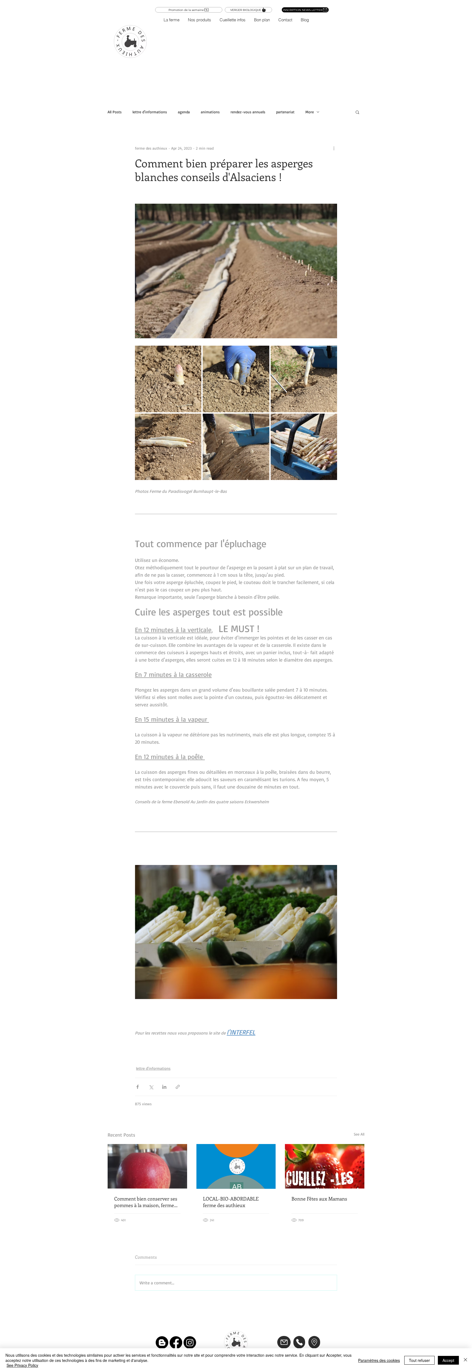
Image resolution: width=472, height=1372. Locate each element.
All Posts (115, 111)
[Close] (465, 1360)
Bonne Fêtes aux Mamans (319, 1198)
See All (359, 1134)
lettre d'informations (149, 111)
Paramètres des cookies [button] (379, 1360)
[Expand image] (168, 379)
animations (210, 111)
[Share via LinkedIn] (164, 1086)
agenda (184, 111)
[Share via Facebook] (137, 1086)
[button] (199, 20)
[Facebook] (176, 1342)
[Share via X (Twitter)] (151, 1086)
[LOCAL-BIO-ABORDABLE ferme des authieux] (236, 1166)
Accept (448, 1360)
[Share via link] (177, 1086)
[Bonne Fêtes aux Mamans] (324, 1166)
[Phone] (299, 1342)
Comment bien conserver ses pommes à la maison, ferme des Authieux (145, 1201)
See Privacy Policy (22, 1365)
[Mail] (284, 1342)
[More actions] (334, 148)
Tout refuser (419, 1360)
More (309, 111)
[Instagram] (190, 1342)
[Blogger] (162, 1342)
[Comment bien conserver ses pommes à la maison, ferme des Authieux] (147, 1166)
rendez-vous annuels (248, 111)
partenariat (285, 111)
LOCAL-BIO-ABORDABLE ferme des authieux (231, 1201)
